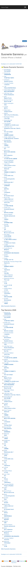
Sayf (9, 77)
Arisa (7, 97)
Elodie (8, 181)
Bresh (9, 178)
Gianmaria (6, 518)
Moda (8, 154)
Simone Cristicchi (9, 215)
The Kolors (10, 157)
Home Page (4, 7)
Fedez (6, 188)
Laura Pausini (11, 124)
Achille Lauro (9, 208)
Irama (7, 191)
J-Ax (10, 87)
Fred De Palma (10, 238)
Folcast (6, 501)
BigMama (9, 242)
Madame (6, 454)
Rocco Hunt (9, 151)
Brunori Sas (8, 198)
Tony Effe (8, 134)
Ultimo (5, 488)
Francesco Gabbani (8, 201)
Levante (6, 107)
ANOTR (11, 114)
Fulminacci (8, 80)
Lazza (6, 447)
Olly (8, 211)
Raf (8, 130)
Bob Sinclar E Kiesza (9, 117)
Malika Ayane (8, 110)
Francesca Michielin (9, 161)
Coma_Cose (7, 184)
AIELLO (6, 521)
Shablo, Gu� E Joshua (11, 137)
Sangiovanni (7, 441)
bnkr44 (8, 221)
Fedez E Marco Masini (9, 90)
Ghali (6, 272)
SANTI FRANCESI (8, 275)
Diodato (6, 255)
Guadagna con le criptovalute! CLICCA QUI (11, 64)
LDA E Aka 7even (9, 93)
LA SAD (9, 245)
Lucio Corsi (10, 164)
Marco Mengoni (7, 350)
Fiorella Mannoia (8, 248)
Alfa (5, 228)
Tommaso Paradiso (8, 83)
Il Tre (6, 218)
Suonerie (24, 41)
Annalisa (7, 299)
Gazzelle (6, 225)
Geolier (8, 258)
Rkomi (8, 174)
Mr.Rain (8, 295)
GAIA (10, 171)
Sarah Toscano (7, 167)
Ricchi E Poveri (9, 231)
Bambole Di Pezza (8, 100)
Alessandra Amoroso (9, 279)
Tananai (6, 302)
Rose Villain (7, 235)
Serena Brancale (8, 120)
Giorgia (8, 205)
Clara (6, 144)
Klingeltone (13, 561)
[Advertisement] (14, 25)
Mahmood (7, 292)
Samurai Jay (7, 73)
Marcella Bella (8, 141)
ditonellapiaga (7, 70)
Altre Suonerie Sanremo (8, 306)
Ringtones (21, 561)
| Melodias (4, 561)
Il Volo (7, 268)
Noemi (9, 194)
